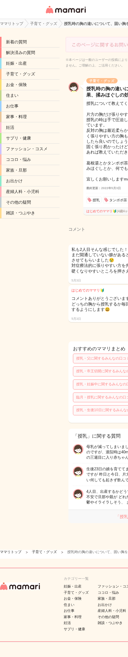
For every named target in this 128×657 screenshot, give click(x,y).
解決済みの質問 (20, 52)
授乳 (96, 200)
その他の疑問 (18, 202)
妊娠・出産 (16, 63)
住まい (12, 95)
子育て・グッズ (20, 74)
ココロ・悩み (18, 159)
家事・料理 (16, 116)
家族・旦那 (16, 170)
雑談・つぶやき (20, 212)
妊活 (10, 127)
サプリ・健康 (18, 138)
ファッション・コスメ (27, 148)
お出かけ (14, 180)
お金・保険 (16, 84)
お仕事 (12, 106)
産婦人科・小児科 (22, 191)
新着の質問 (16, 41)
